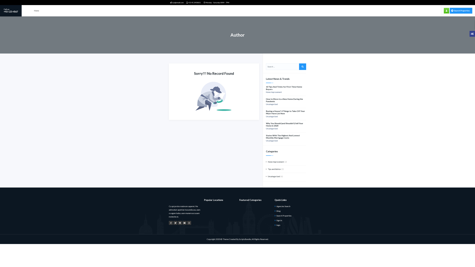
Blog (278, 211)
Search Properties (462, 11)
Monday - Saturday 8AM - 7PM (217, 2)
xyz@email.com (178, 2)
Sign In (279, 220)
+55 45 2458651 (194, 2)
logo (278, 225)
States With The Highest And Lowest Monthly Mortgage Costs (283, 136)
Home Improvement (274, 92)
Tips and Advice (274, 169)
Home (36, 11)
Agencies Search (283, 206)
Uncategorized (272, 104)
